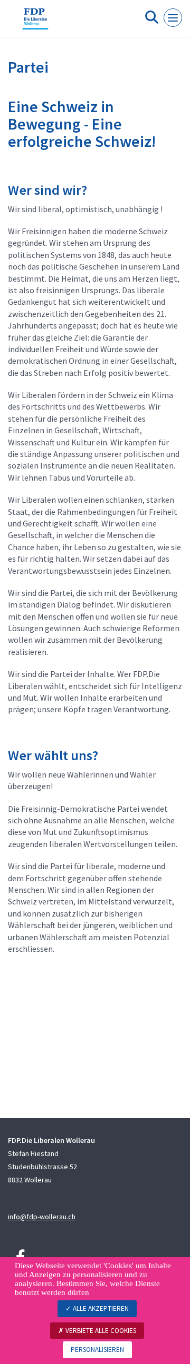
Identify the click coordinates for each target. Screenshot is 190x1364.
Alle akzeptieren (100, 1308)
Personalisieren (97, 1349)
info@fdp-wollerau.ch (41, 1216)
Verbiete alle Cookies (100, 1330)
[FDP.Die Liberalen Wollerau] (35, 22)
